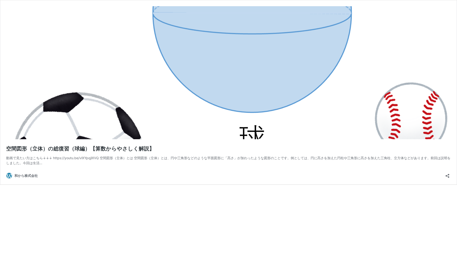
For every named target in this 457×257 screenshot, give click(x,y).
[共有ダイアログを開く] (447, 174)
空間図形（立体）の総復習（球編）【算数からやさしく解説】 (80, 148)
